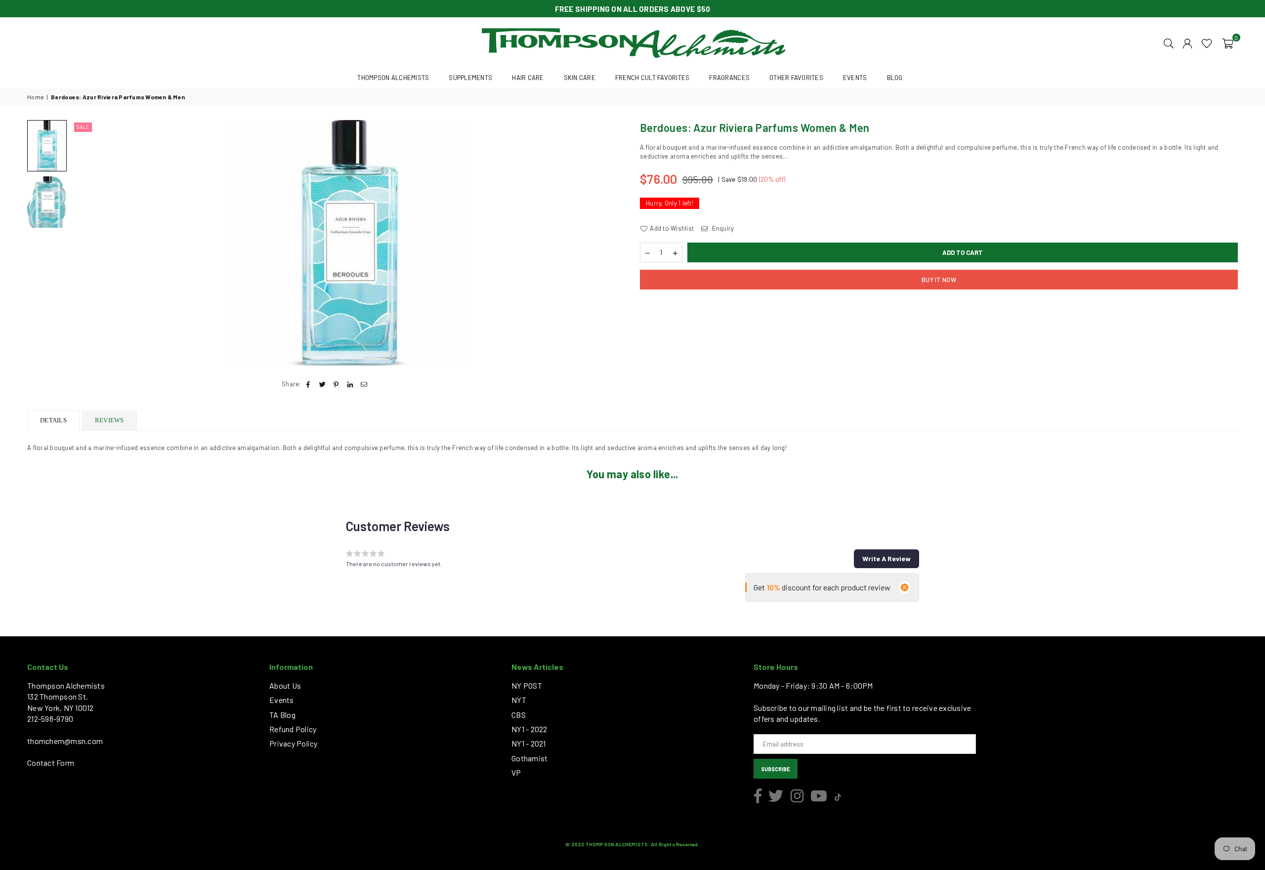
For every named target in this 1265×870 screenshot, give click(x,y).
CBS (518, 714)
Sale (83, 127)
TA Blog (282, 714)
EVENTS (855, 78)
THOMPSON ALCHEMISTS (393, 78)
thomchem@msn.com (65, 741)
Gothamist (529, 758)
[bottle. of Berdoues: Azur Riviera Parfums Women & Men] (47, 145)
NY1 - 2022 (529, 729)
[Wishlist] (1207, 42)
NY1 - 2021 (528, 743)
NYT (518, 699)
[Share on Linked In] (350, 383)
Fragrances (729, 78)
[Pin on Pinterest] (336, 383)
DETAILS (53, 420)
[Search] (1168, 42)
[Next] (611, 243)
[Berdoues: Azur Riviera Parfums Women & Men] (47, 202)
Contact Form (50, 762)
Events (281, 699)
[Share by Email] (364, 383)
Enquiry (722, 228)
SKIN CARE (579, 78)
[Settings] (1187, 42)
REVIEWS (109, 420)
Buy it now (939, 280)
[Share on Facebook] (308, 383)
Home (35, 96)
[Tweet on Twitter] (322, 383)
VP (516, 772)
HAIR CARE (528, 78)
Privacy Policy (293, 743)
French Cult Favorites (652, 78)
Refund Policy (292, 729)
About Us (285, 685)
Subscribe (775, 769)
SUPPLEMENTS (470, 78)
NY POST (526, 685)
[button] (1228, 42)
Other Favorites (796, 78)
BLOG (895, 78)
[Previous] (85, 243)
